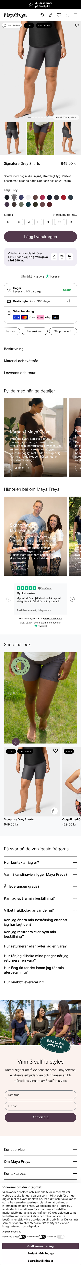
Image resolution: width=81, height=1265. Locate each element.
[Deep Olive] (35, 204)
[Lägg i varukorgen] (54, 811)
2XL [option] (59, 221)
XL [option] (48, 221)
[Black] (7, 197)
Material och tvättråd (21, 361)
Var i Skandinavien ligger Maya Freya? (35, 874)
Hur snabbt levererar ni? (24, 982)
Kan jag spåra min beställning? (29, 898)
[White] (28, 197)
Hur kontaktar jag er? (21, 862)
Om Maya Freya (17, 1161)
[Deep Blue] (49, 197)
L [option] (38, 221)
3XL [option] (72, 221)
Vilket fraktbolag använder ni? (29, 910)
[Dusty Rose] (42, 204)
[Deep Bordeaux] (49, 204)
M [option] (29, 221)
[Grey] (14, 197)
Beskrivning (14, 349)
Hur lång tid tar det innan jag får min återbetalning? (34, 970)
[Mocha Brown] (14, 204)
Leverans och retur (20, 373)
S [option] (19, 221)
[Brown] (35, 197)
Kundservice (14, 1150)
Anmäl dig (40, 1117)
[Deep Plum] (7, 204)
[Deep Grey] (56, 197)
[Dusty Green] (21, 204)
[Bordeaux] (64, 197)
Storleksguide (61, 214)
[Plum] (42, 197)
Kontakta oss (15, 1173)
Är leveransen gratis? (22, 886)
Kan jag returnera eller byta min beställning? (30, 934)
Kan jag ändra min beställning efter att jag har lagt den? (35, 922)
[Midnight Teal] (28, 204)
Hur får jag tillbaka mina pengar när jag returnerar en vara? (36, 958)
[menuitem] (42, 15)
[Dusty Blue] (71, 197)
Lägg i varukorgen (40, 236)
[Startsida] (15, 15)
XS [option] (8, 221)
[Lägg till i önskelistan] (77, 25)
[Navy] (21, 197)
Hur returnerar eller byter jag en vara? (35, 946)
